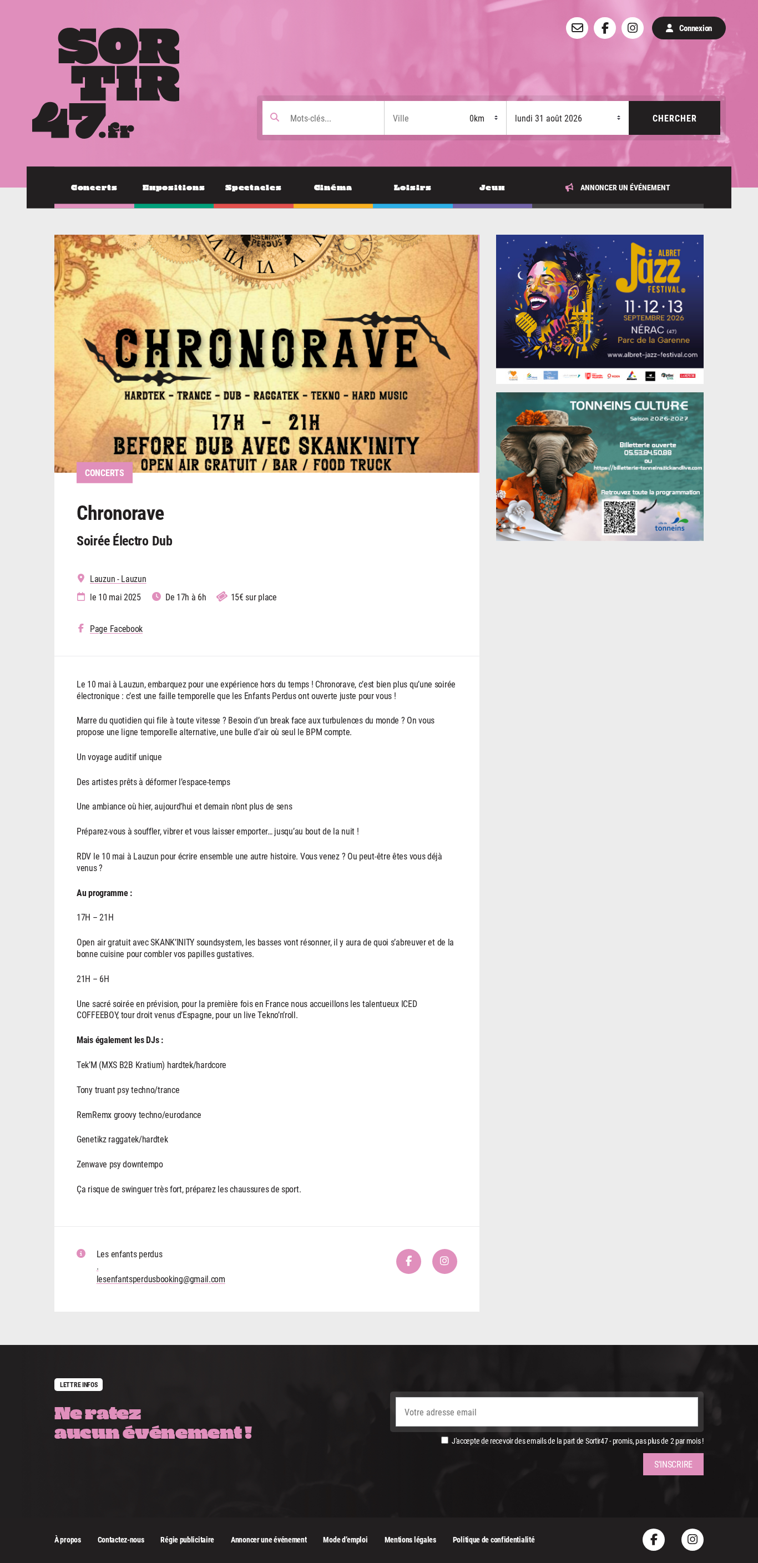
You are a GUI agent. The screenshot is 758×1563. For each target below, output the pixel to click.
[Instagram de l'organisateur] (444, 1261)
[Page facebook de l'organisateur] (408, 1261)
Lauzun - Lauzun (118, 579)
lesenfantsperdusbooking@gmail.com (161, 1278)
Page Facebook (116, 629)
